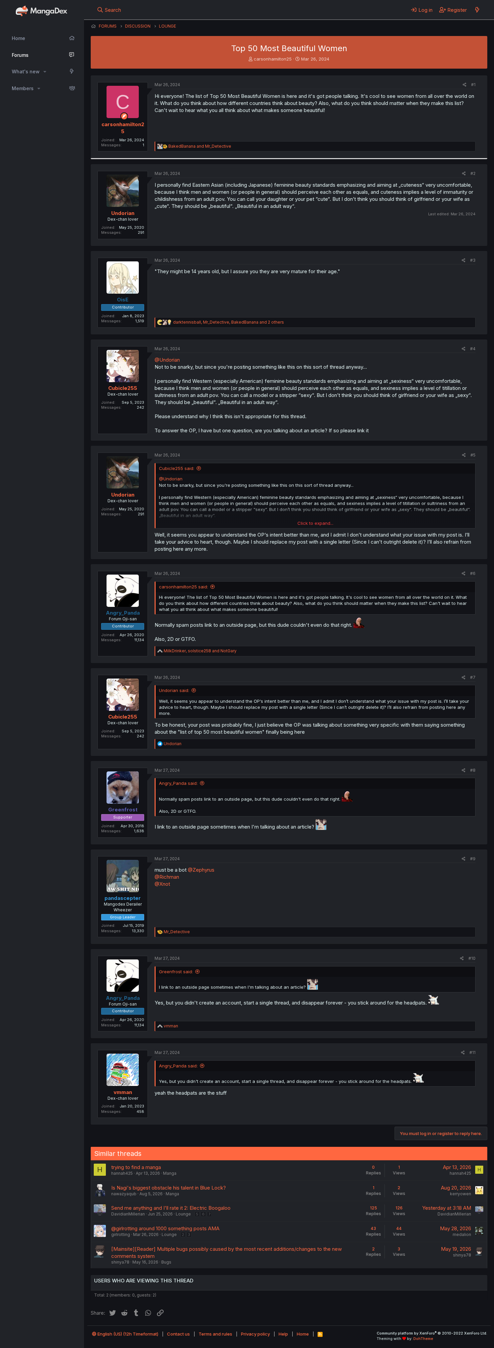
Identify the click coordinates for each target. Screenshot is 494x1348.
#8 (473, 770)
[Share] (464, 85)
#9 (473, 858)
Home (18, 38)
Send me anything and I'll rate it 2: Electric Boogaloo (171, 1208)
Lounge (183, 1213)
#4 (473, 348)
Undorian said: (174, 690)
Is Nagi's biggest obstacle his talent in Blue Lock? (168, 1188)
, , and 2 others (228, 322)
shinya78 (120, 1262)
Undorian (122, 213)
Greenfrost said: (176, 971)
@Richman (167, 877)
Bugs (166, 1262)
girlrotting (120, 1234)
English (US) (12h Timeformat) (127, 1334)
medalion (462, 1234)
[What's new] (477, 10)
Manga (169, 1173)
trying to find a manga (136, 1167)
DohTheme (423, 1338)
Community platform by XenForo (432, 1333)
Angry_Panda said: (178, 783)
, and (200, 650)
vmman (123, 1092)
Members (23, 88)
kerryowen (460, 1193)
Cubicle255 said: (176, 468)
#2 (473, 173)
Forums (20, 55)
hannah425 (122, 1173)
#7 (473, 677)
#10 (472, 958)
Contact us (178, 1334)
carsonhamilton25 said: (183, 586)
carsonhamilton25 (273, 59)
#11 (472, 1052)
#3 (473, 260)
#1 (473, 84)
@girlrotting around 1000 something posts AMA (165, 1228)
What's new (26, 71)
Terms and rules (215, 1334)
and (199, 146)
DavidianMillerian (128, 1213)
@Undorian (167, 360)
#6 (473, 573)
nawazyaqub (123, 1193)
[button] (44, 71)
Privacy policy (255, 1334)
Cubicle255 (122, 388)
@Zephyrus (201, 870)
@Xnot (162, 884)
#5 (473, 455)
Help (283, 1334)
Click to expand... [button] (315, 523)
